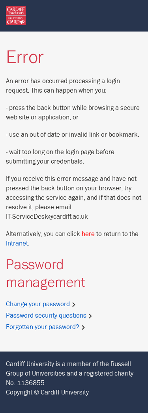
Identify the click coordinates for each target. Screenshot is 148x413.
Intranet (17, 243)
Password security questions (47, 316)
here (88, 234)
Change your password (38, 304)
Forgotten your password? (43, 327)
